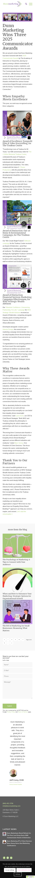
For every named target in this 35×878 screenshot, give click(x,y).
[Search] (25, 4)
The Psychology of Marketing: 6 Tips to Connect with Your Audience (16, 562)
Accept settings (9, 870)
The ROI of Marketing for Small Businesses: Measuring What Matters (16, 628)
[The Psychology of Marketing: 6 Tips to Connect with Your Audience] (17, 546)
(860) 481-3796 (8, 803)
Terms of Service (23, 712)
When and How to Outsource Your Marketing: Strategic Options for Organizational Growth (17, 596)
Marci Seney (18, 443)
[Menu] (29, 4)
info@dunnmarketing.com (11, 806)
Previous (7, 723)
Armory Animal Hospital (15, 784)
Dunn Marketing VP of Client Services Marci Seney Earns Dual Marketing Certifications (19, 843)
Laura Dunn (20, 416)
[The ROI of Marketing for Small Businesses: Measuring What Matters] (17, 612)
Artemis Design (8, 329)
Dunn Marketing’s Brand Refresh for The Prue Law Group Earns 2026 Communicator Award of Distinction (19, 835)
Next (28, 723)
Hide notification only (24, 870)
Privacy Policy (11, 712)
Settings (17, 874)
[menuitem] (25, 4)
